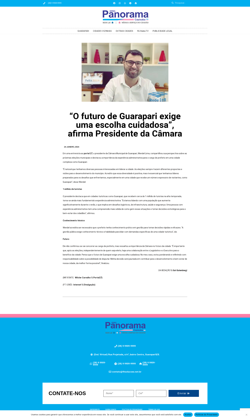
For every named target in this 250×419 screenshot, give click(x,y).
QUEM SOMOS (110, 409)
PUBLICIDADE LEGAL (162, 31)
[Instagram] (120, 3)
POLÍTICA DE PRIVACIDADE (132, 409)
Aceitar (188, 414)
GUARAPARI (83, 31)
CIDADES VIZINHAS (102, 31)
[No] (246, 414)
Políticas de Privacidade (207, 414)
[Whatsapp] (125, 3)
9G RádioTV (143, 31)
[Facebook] (114, 3)
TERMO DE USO (154, 409)
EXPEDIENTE (95, 409)
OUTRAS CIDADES (124, 31)
